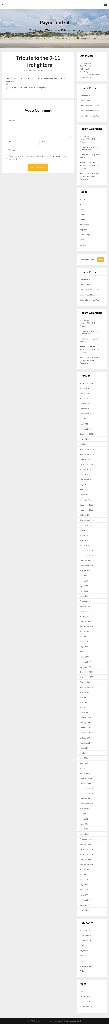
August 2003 (85, 910)
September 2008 (87, 626)
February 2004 (86, 900)
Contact (83, 245)
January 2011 (85, 500)
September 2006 (87, 743)
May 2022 (84, 424)
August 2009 (85, 571)
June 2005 (84, 819)
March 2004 (84, 895)
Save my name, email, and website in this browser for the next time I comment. (38, 157)
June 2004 (84, 879)
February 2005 (86, 839)
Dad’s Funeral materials (89, 105)
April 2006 (84, 768)
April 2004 (84, 890)
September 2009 (87, 565)
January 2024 (85, 393)
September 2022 (87, 414)
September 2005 (87, 803)
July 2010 (83, 530)
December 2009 (86, 550)
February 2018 (86, 459)
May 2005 (84, 824)
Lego (82, 945)
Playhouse (84, 950)
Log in (82, 991)
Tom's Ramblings (86, 66)
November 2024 (86, 383)
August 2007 (85, 692)
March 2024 (84, 388)
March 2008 (84, 657)
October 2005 (85, 798)
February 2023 (86, 403)
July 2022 (83, 419)
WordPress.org (86, 1006)
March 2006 (84, 773)
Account (83, 204)
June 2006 (84, 758)
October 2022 (85, 408)
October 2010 (85, 515)
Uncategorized (86, 966)
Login (82, 209)
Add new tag (85, 930)
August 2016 (85, 469)
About (82, 199)
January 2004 (85, 905)
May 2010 (84, 540)
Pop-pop (83, 956)
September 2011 (87, 479)
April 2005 (84, 829)
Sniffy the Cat (85, 69)
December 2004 (86, 849)
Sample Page (85, 235)
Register (83, 229)
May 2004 (84, 885)
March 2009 (84, 596)
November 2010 (86, 510)
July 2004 (83, 874)
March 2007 (84, 712)
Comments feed (86, 1001)
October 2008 (85, 621)
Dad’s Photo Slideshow (89, 111)
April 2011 (84, 489)
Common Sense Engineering (91, 74)
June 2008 (84, 641)
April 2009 (84, 591)
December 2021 (86, 434)
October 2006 (85, 738)
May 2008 (84, 646)
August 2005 (85, 809)
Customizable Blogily (74, 1021)
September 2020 (87, 449)
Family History (85, 77)
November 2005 (86, 793)
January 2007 (85, 722)
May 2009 (84, 586)
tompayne (84, 136)
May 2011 (84, 484)
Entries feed (85, 996)
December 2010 (86, 505)
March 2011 (84, 495)
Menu (5, 4)
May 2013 (84, 474)
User (82, 240)
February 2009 (86, 601)
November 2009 (86, 555)
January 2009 (85, 606)
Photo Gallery (85, 63)
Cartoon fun (85, 100)
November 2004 (86, 854)
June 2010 (84, 535)
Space (82, 961)
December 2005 (86, 788)
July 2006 (83, 753)
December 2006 (86, 728)
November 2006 (86, 733)
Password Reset (86, 224)
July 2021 (83, 444)
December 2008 (86, 611)
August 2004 (85, 869)
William (82, 971)
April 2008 (84, 652)
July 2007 (83, 697)
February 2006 (86, 778)
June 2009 (84, 581)
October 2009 (85, 560)
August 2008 (85, 631)
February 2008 (86, 662)
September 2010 (87, 520)
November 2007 (86, 677)
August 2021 (85, 439)
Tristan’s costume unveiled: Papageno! (90, 176)
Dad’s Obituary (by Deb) (89, 116)
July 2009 (83, 576)
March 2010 (84, 545)
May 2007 (84, 702)
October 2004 (85, 859)
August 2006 (85, 748)
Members (83, 219)
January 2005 (85, 844)
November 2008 (86, 616)
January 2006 (85, 783)
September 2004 (87, 864)
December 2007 (86, 672)
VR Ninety (84, 72)
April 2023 (84, 398)
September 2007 (87, 687)
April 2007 (84, 707)
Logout (83, 214)
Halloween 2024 (86, 95)
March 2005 (84, 834)
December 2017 (86, 464)
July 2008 (83, 636)
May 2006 (84, 763)
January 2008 (85, 667)
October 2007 (85, 682)
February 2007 (86, 717)
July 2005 (83, 814)
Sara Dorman (85, 173)
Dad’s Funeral (85, 935)
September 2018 (87, 454)
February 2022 (86, 429)
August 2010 (85, 525)
